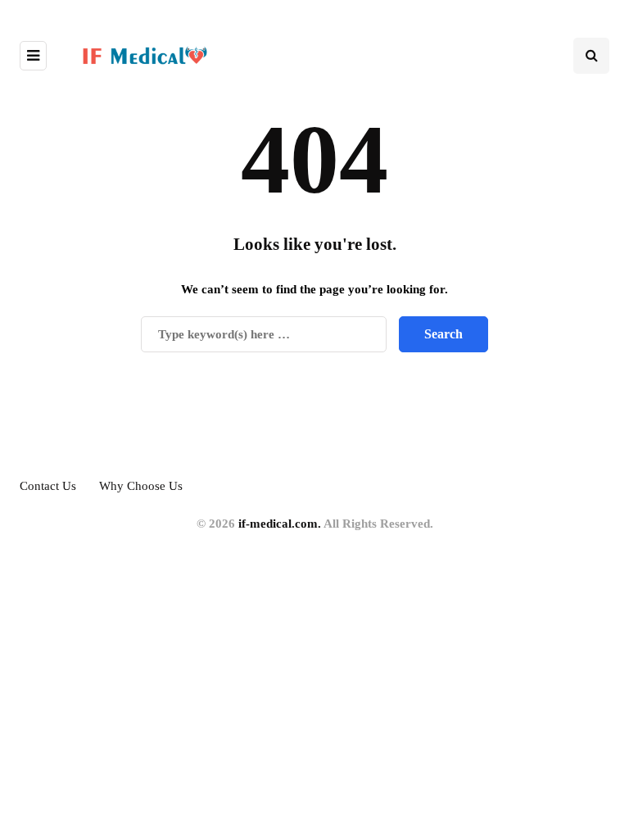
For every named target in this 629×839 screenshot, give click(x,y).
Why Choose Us (141, 485)
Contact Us (48, 485)
